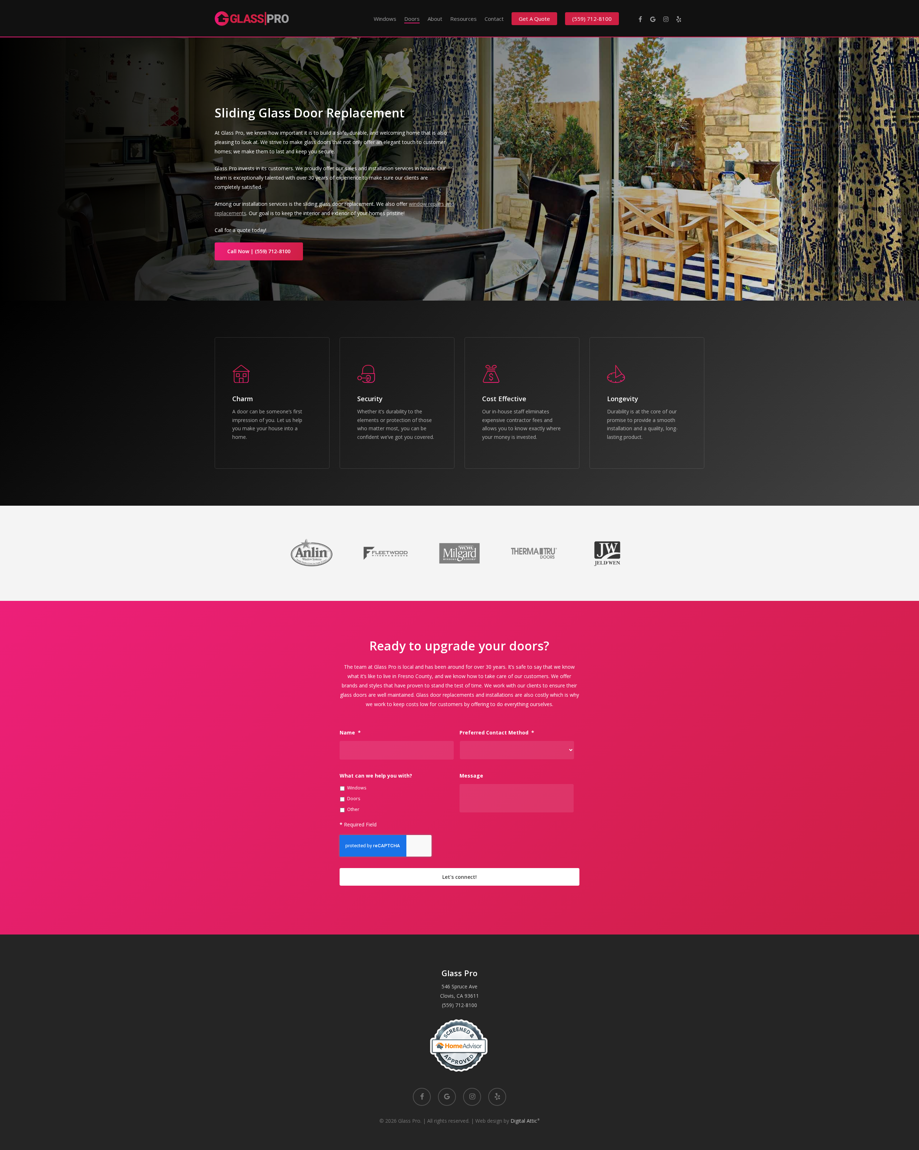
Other (353, 809)
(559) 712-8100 (459, 1005)
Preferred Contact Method (497, 732)
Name (350, 732)
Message (471, 776)
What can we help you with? (376, 776)
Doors (353, 799)
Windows (356, 788)
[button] (259, 251)
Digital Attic (525, 1120)
